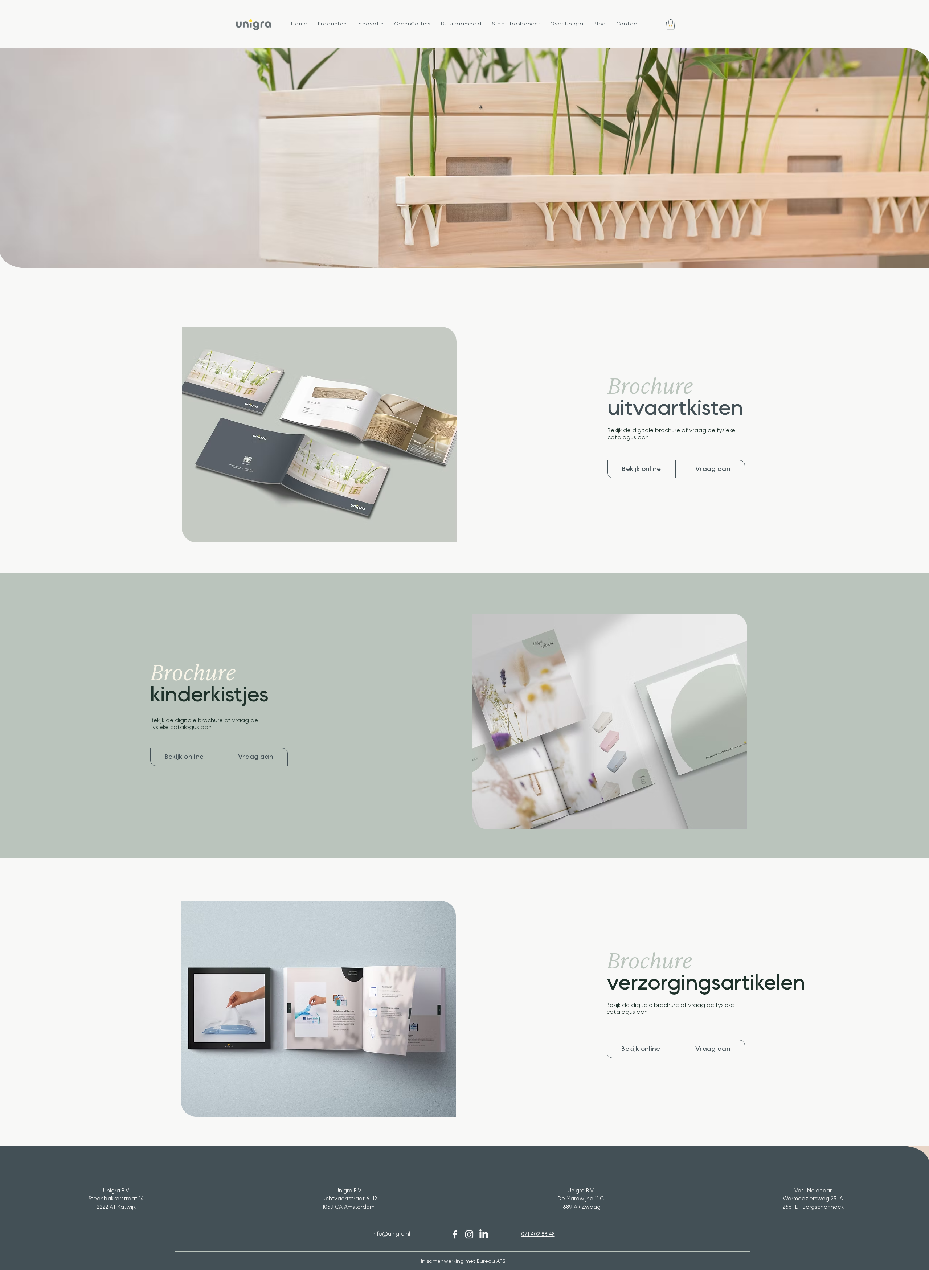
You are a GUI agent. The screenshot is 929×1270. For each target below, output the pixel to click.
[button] (332, 24)
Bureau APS (491, 1261)
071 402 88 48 (538, 1234)
